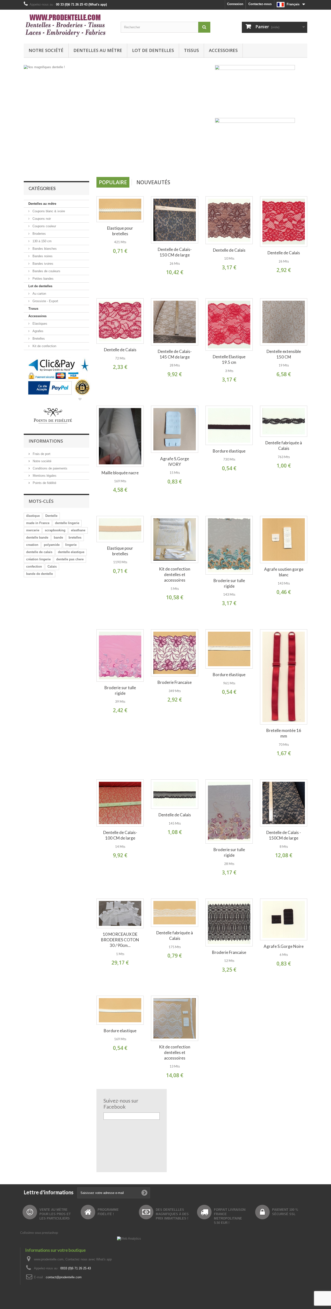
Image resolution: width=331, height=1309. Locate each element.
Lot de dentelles (153, 50)
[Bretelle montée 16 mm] (283, 677)
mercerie (32, 530)
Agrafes (37, 331)
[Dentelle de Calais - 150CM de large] (283, 803)
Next (203, 164)
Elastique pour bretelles (120, 231)
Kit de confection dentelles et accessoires (174, 574)
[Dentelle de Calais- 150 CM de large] (174, 220)
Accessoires (223, 50)
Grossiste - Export (45, 301)
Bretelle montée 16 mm (283, 733)
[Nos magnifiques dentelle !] (118, 119)
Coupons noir (41, 218)
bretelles (75, 537)
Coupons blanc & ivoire (48, 211)
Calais (52, 566)
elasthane (78, 530)
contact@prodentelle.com (64, 1277)
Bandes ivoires (42, 263)
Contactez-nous (260, 4)
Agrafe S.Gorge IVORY (174, 461)
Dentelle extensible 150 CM (284, 354)
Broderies (39, 233)
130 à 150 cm (42, 241)
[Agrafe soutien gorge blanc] (283, 539)
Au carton (39, 293)
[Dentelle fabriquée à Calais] (283, 421)
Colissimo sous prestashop (39, 1233)
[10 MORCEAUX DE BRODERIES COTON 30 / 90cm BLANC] (120, 913)
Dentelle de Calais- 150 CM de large (175, 252)
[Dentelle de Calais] (229, 220)
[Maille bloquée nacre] (120, 436)
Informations (46, 441)
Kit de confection (44, 346)
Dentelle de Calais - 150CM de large (283, 835)
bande (58, 537)
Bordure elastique (120, 1030)
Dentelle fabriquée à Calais (283, 445)
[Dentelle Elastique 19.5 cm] (229, 324)
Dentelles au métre (97, 50)
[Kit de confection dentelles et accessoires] (174, 539)
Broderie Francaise (175, 682)
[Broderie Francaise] (174, 653)
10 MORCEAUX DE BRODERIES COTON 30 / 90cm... (120, 940)
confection (34, 566)
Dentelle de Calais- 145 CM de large (175, 354)
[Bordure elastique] (120, 1010)
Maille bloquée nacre (120, 472)
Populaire (113, 182)
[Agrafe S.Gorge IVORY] (174, 429)
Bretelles (38, 338)
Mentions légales (44, 475)
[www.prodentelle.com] (68, 25)
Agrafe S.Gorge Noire (284, 946)
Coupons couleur (44, 226)
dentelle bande (37, 537)
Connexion (235, 4)
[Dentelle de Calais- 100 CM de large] (120, 803)
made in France (37, 523)
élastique (33, 516)
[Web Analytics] (129, 1238)
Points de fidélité (44, 483)
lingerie (71, 545)
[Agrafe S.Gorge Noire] (283, 919)
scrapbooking (55, 530)
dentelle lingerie (67, 523)
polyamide (52, 545)
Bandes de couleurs (46, 271)
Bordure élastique (229, 450)
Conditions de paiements (49, 468)
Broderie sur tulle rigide (229, 583)
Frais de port (41, 454)
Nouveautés (153, 182)
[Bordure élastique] (229, 425)
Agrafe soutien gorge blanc (283, 572)
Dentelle (51, 516)
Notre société (46, 50)
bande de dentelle (39, 574)
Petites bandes (43, 278)
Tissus (191, 50)
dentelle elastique (71, 552)
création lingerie (38, 559)
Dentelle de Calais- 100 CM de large (120, 835)
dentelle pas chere (70, 559)
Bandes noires (42, 256)
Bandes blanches (44, 248)
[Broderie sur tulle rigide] (229, 545)
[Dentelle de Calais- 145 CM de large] (174, 322)
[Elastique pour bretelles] (120, 209)
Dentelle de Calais (229, 250)
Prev (191, 164)
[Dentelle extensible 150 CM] (283, 322)
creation (32, 545)
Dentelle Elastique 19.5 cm (229, 359)
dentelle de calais (39, 552)
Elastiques (39, 323)
